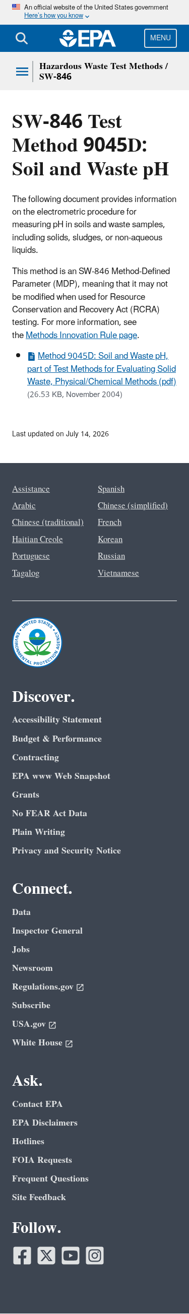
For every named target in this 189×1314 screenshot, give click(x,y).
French (109, 522)
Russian (111, 556)
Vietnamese (118, 573)
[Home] (87, 38)
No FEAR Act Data (49, 813)
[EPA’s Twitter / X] (46, 1255)
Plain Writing (38, 832)
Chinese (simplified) (133, 506)
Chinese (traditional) (48, 522)
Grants (25, 795)
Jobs (21, 949)
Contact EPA (37, 1104)
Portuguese (31, 556)
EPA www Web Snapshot (61, 776)
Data (21, 912)
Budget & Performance (57, 739)
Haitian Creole (37, 540)
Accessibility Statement (57, 719)
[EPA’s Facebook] (22, 1255)
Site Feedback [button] (39, 1197)
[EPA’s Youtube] (70, 1255)
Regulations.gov (43, 986)
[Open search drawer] (21, 38)
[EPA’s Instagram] (95, 1255)
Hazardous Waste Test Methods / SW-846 (103, 71)
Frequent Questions (50, 1178)
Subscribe (31, 1005)
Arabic (24, 506)
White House (37, 1042)
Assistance (31, 489)
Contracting (35, 757)
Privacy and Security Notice (66, 850)
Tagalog (25, 573)
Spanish (111, 489)
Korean (110, 540)
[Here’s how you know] (94, 12)
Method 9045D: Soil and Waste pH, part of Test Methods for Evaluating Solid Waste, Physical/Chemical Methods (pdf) (101, 369)
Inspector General (47, 931)
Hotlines (28, 1141)
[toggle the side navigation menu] (22, 71)
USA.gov (29, 1024)
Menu (160, 38)
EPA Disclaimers (45, 1123)
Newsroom (32, 968)
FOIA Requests (42, 1160)
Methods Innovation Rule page (81, 335)
